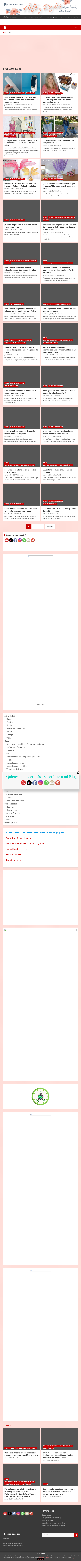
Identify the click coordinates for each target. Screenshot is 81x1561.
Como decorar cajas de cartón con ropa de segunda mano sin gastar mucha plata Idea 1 (58, 99)
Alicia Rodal (17, 105)
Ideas (31, 17)
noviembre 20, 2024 (49, 232)
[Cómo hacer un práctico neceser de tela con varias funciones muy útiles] (21, 295)
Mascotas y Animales (15, 728)
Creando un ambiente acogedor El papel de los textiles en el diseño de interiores (58, 270)
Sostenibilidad (74, 17)
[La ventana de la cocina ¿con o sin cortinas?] (59, 456)
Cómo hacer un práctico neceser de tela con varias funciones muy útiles (20, 310)
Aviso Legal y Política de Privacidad (53, 1526)
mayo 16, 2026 (47, 105)
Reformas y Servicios (24, 340)
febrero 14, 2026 (48, 1496)
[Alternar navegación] (5, 27)
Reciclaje (10, 807)
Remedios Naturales (15, 800)
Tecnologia (64, 17)
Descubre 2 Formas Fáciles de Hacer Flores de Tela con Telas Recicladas (20, 184)
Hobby (7, 135)
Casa (36, 17)
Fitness (9, 797)
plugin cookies (76, 1558)
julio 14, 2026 (8, 105)
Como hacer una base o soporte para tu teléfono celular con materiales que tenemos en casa (21, 99)
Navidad (46, 220)
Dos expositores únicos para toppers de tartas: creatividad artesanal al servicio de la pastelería (58, 1491)
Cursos (9, 719)
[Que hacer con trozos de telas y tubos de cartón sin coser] (59, 495)
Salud (41, 17)
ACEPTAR (40, 1559)
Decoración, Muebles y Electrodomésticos (19, 133)
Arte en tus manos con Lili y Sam (25, 844)
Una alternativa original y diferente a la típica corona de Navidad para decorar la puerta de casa (59, 227)
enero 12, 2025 (9, 229)
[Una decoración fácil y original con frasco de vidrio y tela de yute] (59, 418)
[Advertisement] (40, 49)
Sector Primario (13, 813)
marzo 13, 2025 (9, 188)
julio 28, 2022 (8, 513)
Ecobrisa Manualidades (18, 838)
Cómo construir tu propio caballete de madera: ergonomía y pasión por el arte (21, 1454)
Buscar (76, 1535)
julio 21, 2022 (47, 513)
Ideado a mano (13, 860)
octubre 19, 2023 (48, 314)
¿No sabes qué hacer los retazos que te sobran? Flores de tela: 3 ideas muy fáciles (59, 185)
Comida (9, 791)
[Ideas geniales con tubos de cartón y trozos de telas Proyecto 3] (59, 377)
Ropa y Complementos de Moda (60, 304)
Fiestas (9, 722)
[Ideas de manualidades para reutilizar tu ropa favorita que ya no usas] (21, 495)
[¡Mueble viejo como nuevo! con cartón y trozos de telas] (21, 211)
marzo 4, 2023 (8, 436)
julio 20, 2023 (8, 355)
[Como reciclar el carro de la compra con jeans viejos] (59, 127)
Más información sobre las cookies (53, 1523)
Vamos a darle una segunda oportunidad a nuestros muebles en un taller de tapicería (59, 349)
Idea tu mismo (13, 855)
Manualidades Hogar (17, 92)
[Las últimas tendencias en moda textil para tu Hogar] (21, 456)
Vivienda (10, 750)
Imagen (57, 17)
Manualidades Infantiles (16, 766)
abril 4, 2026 (8, 1458)
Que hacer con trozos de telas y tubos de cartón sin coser (59, 509)
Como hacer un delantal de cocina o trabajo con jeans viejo (20, 391)
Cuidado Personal (14, 794)
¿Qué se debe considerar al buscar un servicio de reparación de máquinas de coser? (21, 349)
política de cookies (44, 1557)
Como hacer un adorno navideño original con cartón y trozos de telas (20, 269)
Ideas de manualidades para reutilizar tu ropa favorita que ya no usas (20, 509)
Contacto (6, 1538)
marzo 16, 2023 (47, 395)
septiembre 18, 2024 (49, 275)
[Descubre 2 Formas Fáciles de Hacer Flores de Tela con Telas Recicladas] (21, 170)
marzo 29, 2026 (9, 1499)
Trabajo (9, 735)
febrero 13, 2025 (48, 191)
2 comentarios (65, 105)
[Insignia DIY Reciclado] (40, 1096)
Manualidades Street (17, 849)
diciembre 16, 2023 (10, 314)
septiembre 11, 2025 (10, 148)
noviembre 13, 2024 (10, 273)
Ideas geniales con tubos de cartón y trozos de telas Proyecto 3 (59, 391)
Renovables (11, 810)
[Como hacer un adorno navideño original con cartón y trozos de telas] (21, 254)
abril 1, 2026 (46, 1460)
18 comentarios (27, 105)
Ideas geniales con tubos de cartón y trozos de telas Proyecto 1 (20, 432)
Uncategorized (10, 822)
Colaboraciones (47, 1515)
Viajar (8, 738)
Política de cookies (48, 1520)
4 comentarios (31, 148)
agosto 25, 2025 (48, 145)
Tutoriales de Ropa (49, 135)
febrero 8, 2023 (47, 475)
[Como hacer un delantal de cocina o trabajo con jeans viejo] (21, 377)
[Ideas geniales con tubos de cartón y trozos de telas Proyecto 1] (21, 418)
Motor (9, 731)
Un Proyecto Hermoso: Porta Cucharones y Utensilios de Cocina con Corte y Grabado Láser (58, 1455)
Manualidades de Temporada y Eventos (62, 217)
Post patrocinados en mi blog (51, 1518)
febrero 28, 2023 (48, 436)
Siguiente (50, 526)
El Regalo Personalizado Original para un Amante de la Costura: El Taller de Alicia (20, 142)
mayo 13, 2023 (47, 355)
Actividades (49, 17)
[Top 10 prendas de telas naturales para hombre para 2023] (59, 295)
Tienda (25, 17)
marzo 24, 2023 (9, 395)
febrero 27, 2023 (9, 475)
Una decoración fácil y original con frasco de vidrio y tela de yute (58, 432)
